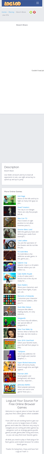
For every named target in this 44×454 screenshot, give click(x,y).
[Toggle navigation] (37, 3)
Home (4, 12)
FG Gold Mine (23, 252)
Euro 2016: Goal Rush (26, 340)
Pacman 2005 (23, 374)
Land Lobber (22, 240)
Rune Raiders (23, 285)
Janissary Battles (24, 385)
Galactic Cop (22, 263)
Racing (11, 12)
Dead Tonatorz (23, 207)
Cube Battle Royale (25, 274)
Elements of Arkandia (26, 296)
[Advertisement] (22, 139)
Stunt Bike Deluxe (24, 307)
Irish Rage (21, 196)
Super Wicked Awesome (27, 362)
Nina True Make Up (25, 329)
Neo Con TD (22, 218)
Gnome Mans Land (25, 229)
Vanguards (22, 318)
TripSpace (21, 351)
